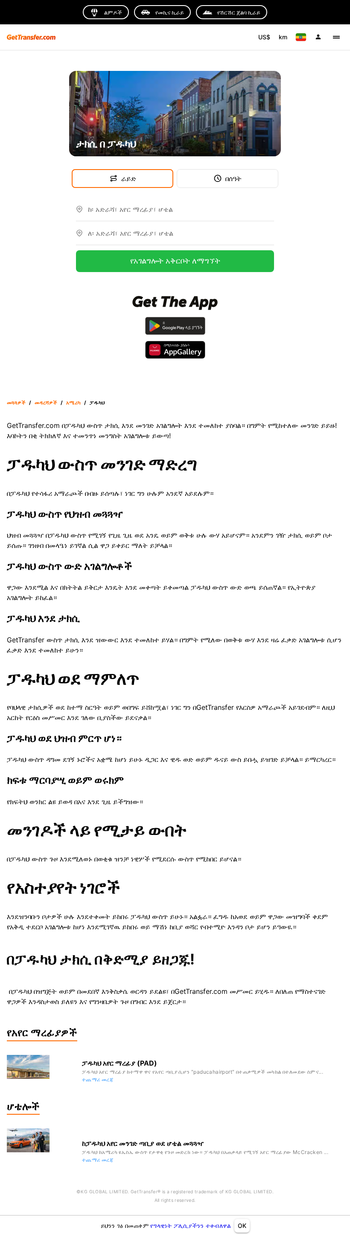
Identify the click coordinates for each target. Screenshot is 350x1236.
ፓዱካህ (97, 402)
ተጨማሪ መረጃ (97, 1079)
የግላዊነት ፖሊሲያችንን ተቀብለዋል (190, 1225)
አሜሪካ (73, 402)
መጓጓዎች (16, 402)
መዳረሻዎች (46, 402)
